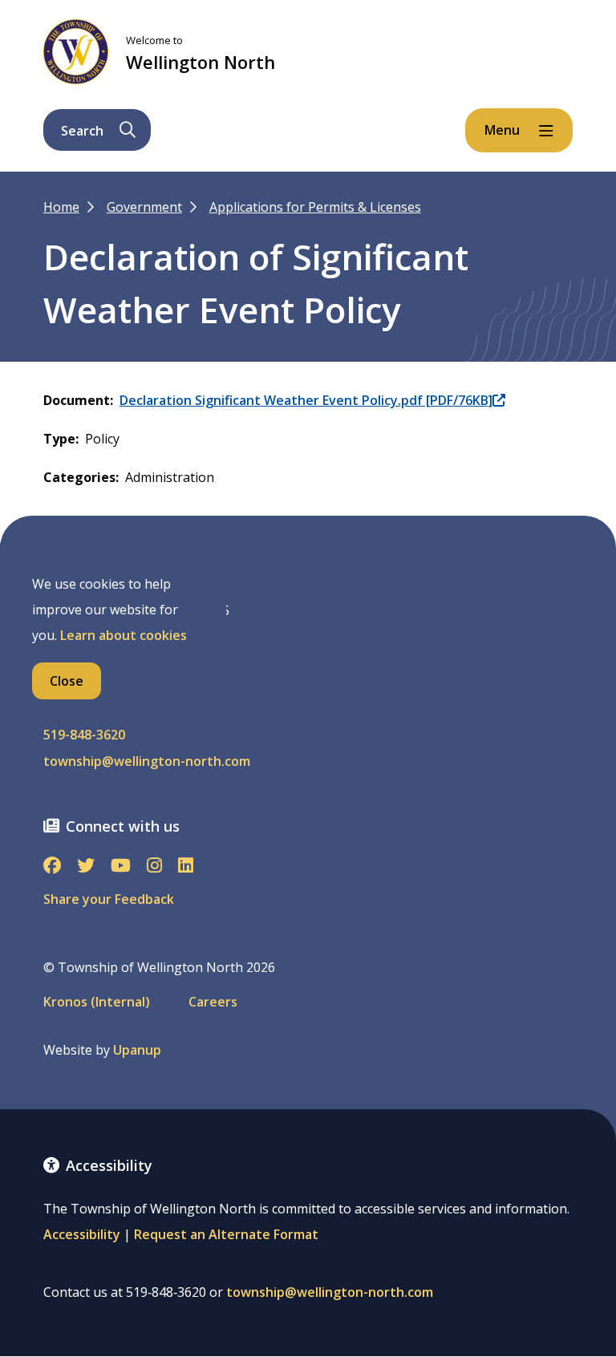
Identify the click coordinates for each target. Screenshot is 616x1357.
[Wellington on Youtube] (121, 867)
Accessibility (81, 1234)
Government (144, 207)
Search (82, 131)
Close (66, 681)
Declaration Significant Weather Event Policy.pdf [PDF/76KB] (306, 400)
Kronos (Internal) (96, 1002)
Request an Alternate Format (226, 1234)
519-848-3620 (84, 735)
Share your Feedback (108, 899)
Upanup (137, 1050)
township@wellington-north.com (146, 761)
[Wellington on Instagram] (154, 867)
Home (61, 207)
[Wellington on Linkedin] (185, 867)
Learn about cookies (123, 635)
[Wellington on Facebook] (52, 867)
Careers (212, 1002)
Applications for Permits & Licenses (315, 207)
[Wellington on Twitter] (86, 867)
